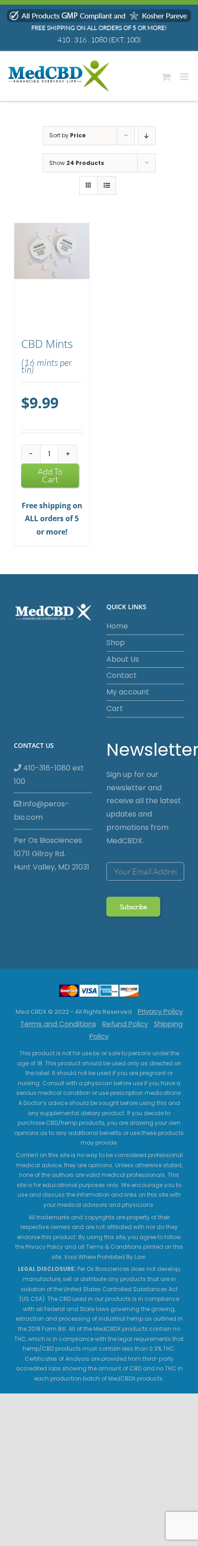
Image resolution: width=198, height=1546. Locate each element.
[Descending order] (147, 135)
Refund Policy (125, 1024)
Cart (114, 708)
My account (127, 692)
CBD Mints (47, 344)
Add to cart (50, 475)
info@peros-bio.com (41, 811)
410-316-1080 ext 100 (49, 775)
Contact (121, 675)
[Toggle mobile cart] (166, 77)
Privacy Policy (160, 1011)
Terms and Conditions (58, 1024)
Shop (115, 642)
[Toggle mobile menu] (185, 77)
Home (117, 626)
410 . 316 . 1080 (82, 39)
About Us (122, 659)
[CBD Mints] (51, 275)
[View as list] (107, 185)
